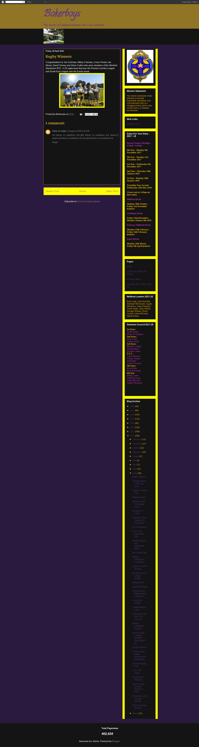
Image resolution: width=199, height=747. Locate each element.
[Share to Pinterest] (96, 114)
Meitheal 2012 (138, 582)
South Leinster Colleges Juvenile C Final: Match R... (138, 638)
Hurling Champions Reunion (138, 626)
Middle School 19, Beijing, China (138, 504)
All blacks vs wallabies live (66, 135)
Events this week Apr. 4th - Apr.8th (139, 698)
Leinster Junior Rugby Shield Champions (139, 593)
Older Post (112, 191)
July (135, 460)
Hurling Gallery (133, 279)
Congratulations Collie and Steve (139, 483)
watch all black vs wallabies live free (69, 138)
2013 (132, 427)
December (137, 439)
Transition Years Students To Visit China (139, 520)
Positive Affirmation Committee (138, 559)
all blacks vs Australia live (101, 138)
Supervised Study (139, 586)
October (136, 448)
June (135, 464)
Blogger (116, 741)
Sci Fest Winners (139, 527)
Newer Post (52, 191)
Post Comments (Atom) (88, 201)
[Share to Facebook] (94, 114)
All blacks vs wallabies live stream (99, 135)
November (137, 443)
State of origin (59, 131)
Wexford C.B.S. (134, 124)
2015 (132, 419)
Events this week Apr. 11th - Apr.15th (139, 616)
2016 (132, 414)
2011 (132, 436)
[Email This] (86, 114)
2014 (132, 423)
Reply (55, 142)
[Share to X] (91, 114)
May (135, 469)
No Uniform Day (139, 552)
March (136, 713)
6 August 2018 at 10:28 (78, 131)
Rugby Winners (139, 477)
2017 (132, 410)
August (136, 456)
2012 (132, 431)
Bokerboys (61, 14)
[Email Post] (81, 114)
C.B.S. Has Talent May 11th (138, 534)
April (135, 473)
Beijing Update (138, 497)
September (137, 452)
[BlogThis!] (88, 114)
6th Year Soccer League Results (139, 575)
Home (82, 191)
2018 (132, 406)
